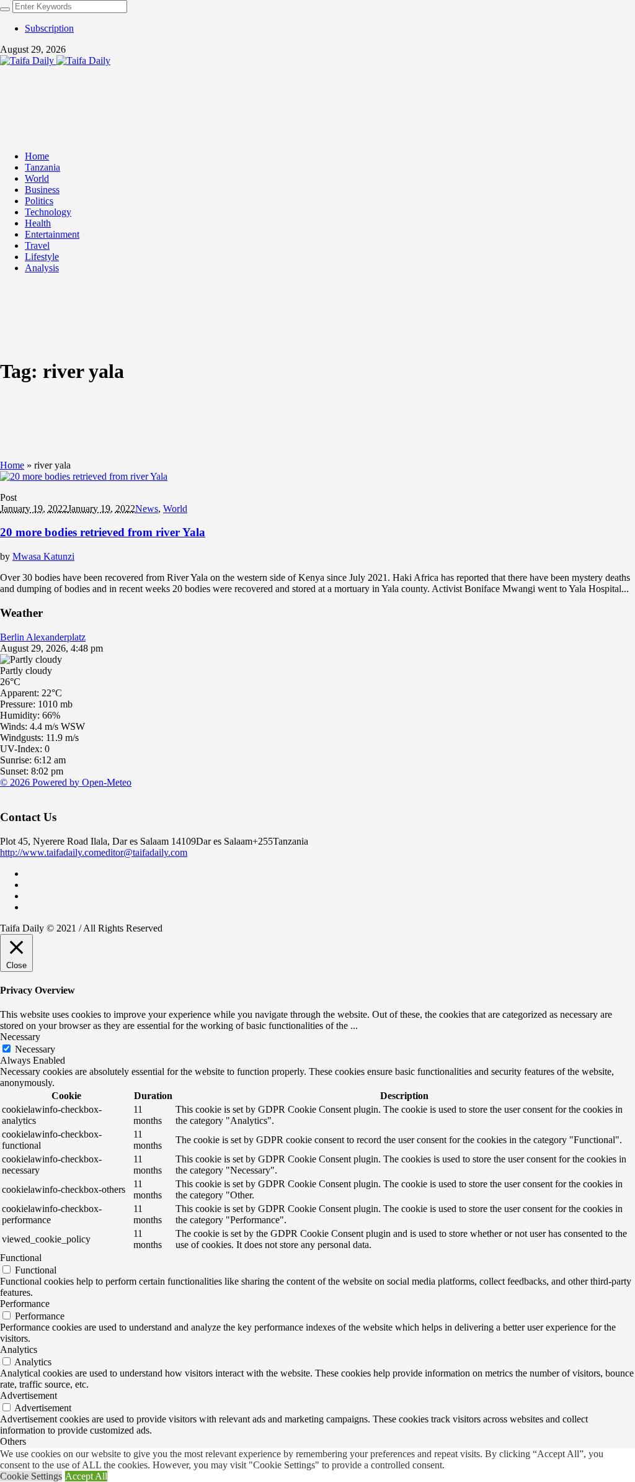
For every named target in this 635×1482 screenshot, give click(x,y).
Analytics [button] (18, 1349)
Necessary (35, 1049)
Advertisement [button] (28, 1395)
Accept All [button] (86, 1476)
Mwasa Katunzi (43, 556)
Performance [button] (25, 1303)
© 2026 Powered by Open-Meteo (65, 782)
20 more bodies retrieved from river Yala (102, 532)
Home (12, 465)
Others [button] (13, 1441)
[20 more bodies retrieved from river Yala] (83, 476)
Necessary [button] (20, 1036)
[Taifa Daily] (55, 60)
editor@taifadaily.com (144, 852)
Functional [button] (21, 1257)
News (146, 508)
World (175, 508)
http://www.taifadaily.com (50, 852)
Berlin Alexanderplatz (43, 637)
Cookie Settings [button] (31, 1476)
